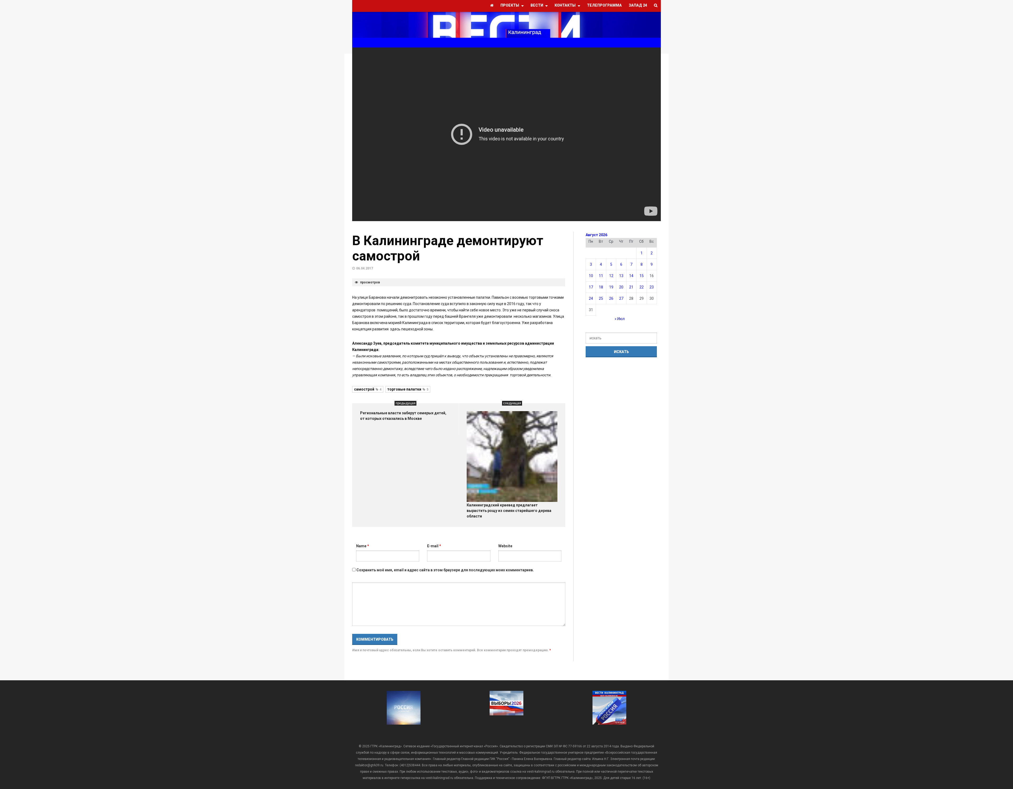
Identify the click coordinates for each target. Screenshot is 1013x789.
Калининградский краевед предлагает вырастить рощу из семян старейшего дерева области (509, 510)
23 (651, 287)
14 (631, 276)
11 (601, 276)
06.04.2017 (364, 268)
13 (621, 276)
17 (591, 287)
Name (362, 546)
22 (641, 287)
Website (505, 546)
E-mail (434, 546)
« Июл (620, 319)
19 (611, 287)
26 (611, 298)
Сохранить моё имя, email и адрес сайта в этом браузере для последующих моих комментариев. (445, 570)
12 (611, 276)
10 (591, 276)
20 (621, 287)
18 (601, 287)
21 (631, 287)
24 (591, 298)
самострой (367, 389)
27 (621, 298)
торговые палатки (407, 389)
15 (641, 276)
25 (601, 298)
